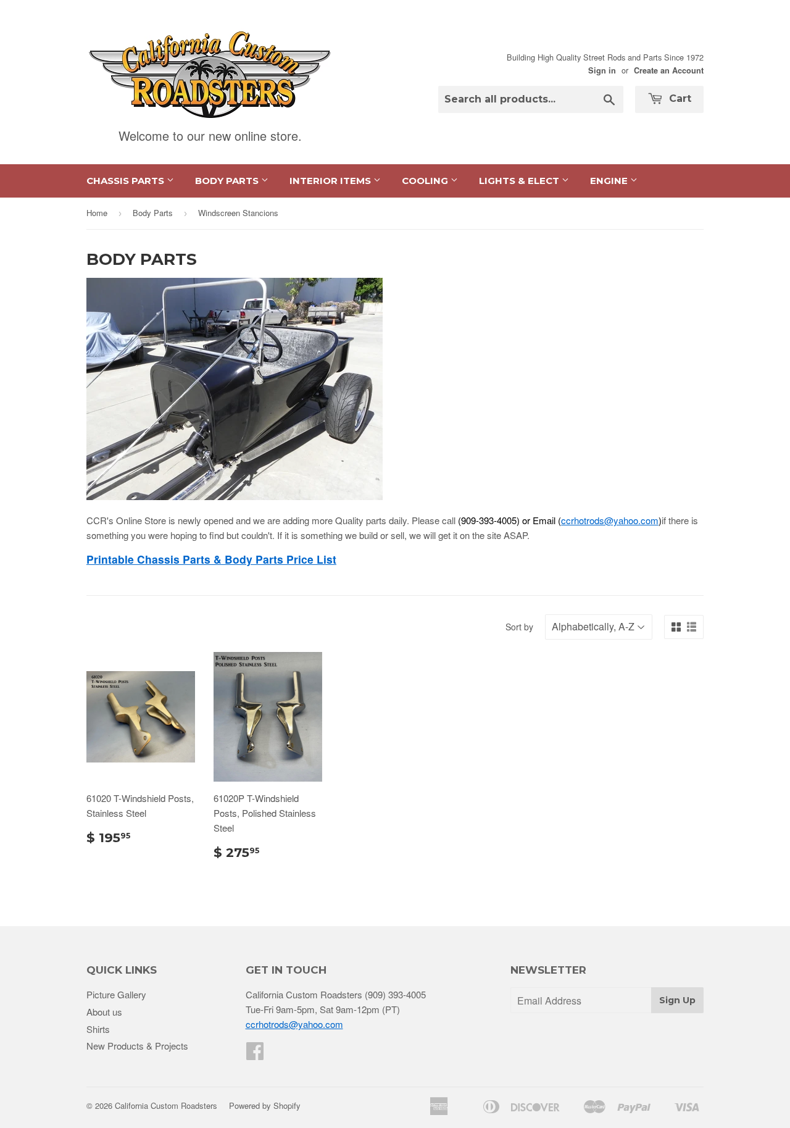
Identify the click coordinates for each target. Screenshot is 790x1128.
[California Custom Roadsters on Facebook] (255, 1054)
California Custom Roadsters (166, 1105)
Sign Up (677, 1000)
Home (96, 213)
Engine (610, 180)
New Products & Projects (137, 1045)
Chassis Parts (126, 180)
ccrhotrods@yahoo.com (610, 520)
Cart (678, 98)
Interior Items (331, 180)
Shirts (98, 1028)
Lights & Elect (520, 180)
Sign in (602, 70)
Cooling (426, 180)
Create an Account (669, 70)
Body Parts (228, 180)
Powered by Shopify (265, 1105)
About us (104, 1011)
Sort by (519, 626)
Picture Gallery (116, 994)
